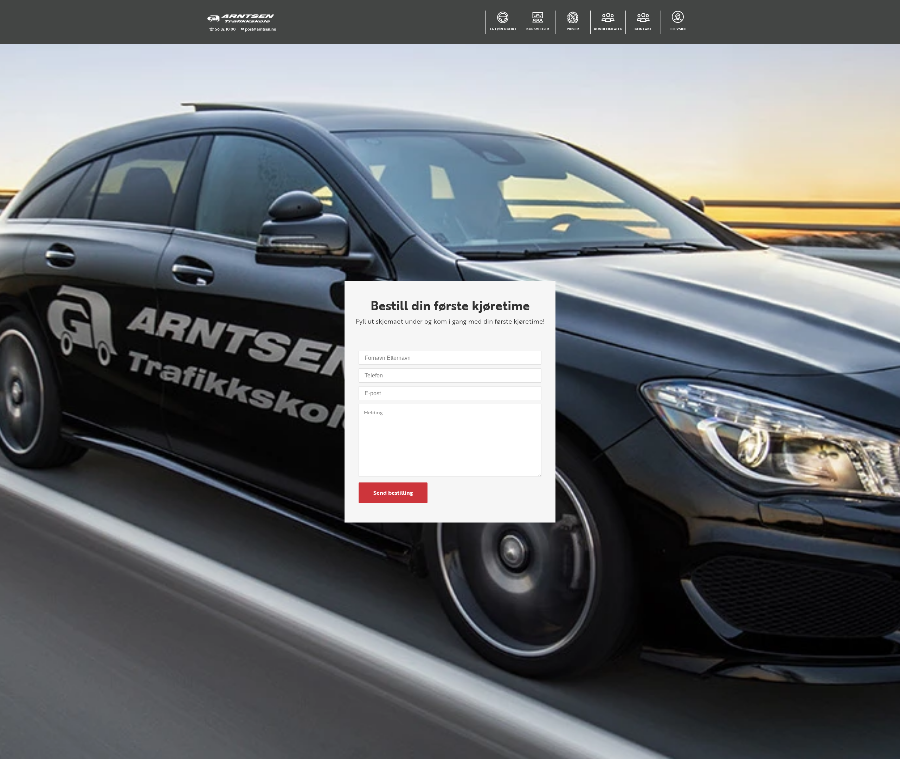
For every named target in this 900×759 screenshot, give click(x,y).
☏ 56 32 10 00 (222, 29)
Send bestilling (393, 492)
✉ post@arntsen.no (258, 29)
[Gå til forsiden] (241, 18)
